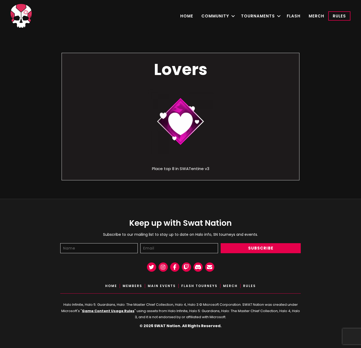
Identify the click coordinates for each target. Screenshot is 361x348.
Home (186, 16)
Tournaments (258, 16)
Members (132, 286)
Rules (339, 16)
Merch (316, 16)
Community (215, 16)
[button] (233, 16)
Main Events (162, 286)
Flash (293, 16)
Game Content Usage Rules (108, 310)
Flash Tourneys (199, 286)
